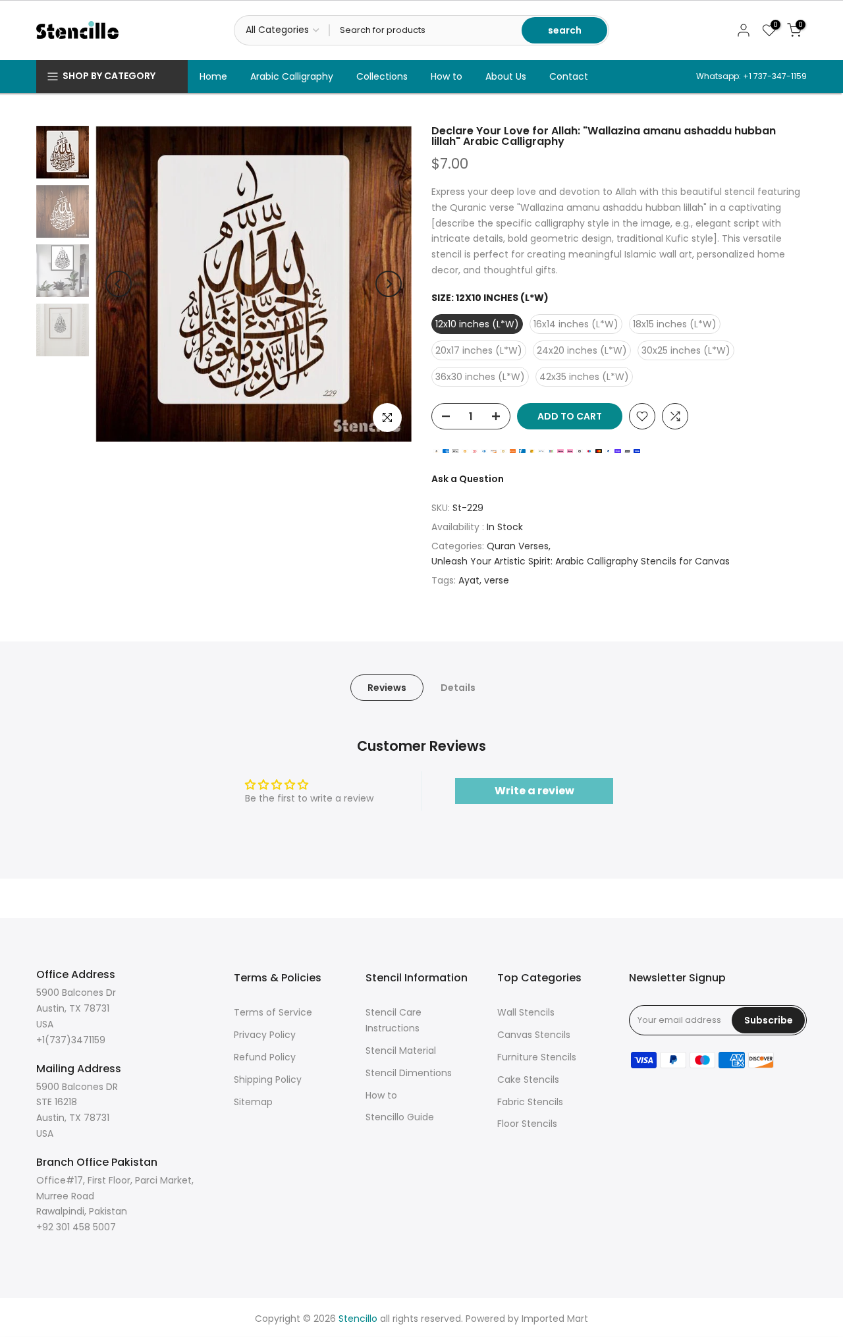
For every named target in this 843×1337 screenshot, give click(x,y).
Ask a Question (467, 478)
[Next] (388, 284)
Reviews (386, 687)
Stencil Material (401, 1050)
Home (213, 76)
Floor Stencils (527, 1123)
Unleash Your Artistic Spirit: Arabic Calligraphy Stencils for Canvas (580, 561)
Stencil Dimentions (409, 1072)
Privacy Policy (265, 1034)
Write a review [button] (534, 790)
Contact (568, 76)
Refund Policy (265, 1057)
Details (458, 687)
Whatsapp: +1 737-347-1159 (751, 76)
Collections (382, 76)
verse (496, 580)
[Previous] (118, 284)
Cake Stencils (528, 1079)
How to (446, 76)
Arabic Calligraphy (291, 76)
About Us (505, 76)
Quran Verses (518, 546)
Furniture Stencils (536, 1057)
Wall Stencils (526, 1012)
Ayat (468, 580)
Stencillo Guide (400, 1117)
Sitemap (253, 1101)
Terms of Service (273, 1012)
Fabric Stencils (530, 1101)
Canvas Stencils (533, 1034)
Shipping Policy (268, 1079)
